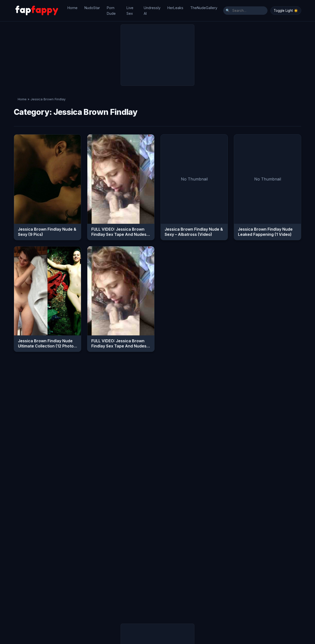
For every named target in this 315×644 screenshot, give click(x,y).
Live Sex (129, 10)
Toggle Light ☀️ (286, 11)
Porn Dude (111, 10)
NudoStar (92, 8)
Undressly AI (152, 10)
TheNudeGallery (203, 8)
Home (72, 8)
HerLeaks (175, 8)
